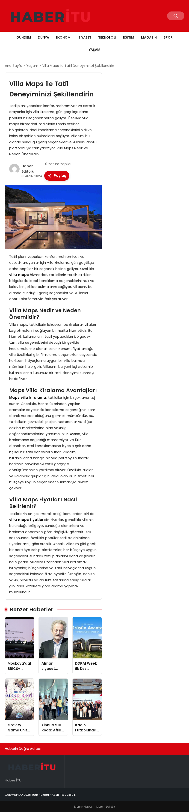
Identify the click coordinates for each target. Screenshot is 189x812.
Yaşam (94, 49)
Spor (168, 37)
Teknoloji (107, 37)
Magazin (149, 37)
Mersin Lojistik (105, 807)
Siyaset (84, 37)
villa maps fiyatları (27, 519)
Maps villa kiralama (27, 397)
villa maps (19, 274)
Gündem (23, 37)
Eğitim (128, 37)
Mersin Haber (83, 807)
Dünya (43, 37)
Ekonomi (63, 37)
